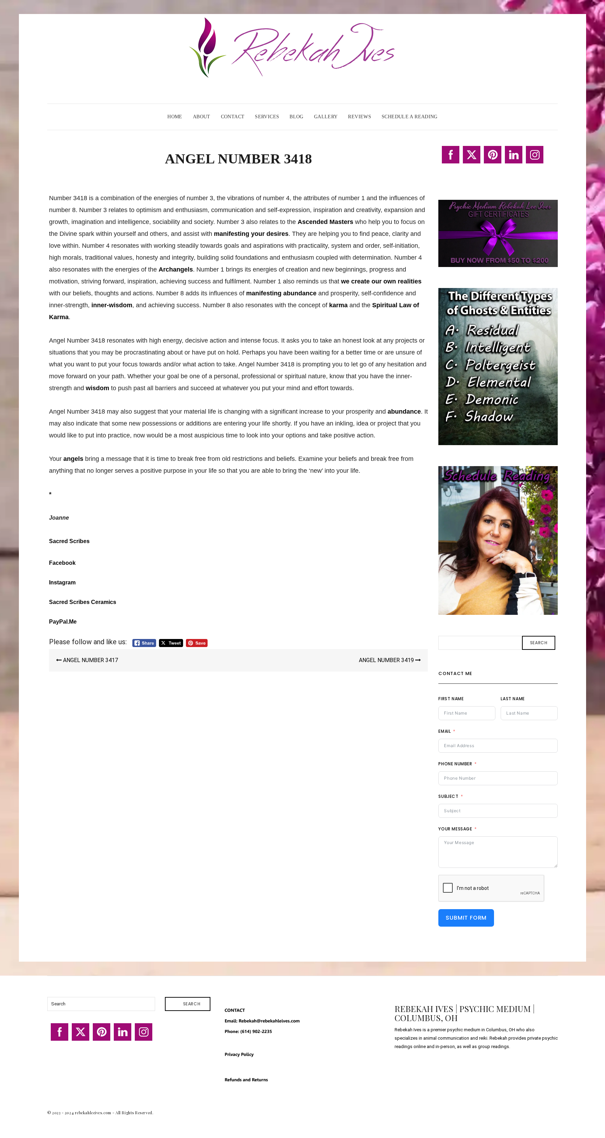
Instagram (62, 582)
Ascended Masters (325, 221)
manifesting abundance (281, 293)
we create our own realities (381, 281)
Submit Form (466, 918)
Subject (448, 796)
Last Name (512, 699)
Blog (297, 116)
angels (73, 458)
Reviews (359, 116)
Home (174, 116)
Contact (233, 116)
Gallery (326, 116)
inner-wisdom (111, 305)
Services (267, 116)
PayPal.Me (63, 622)
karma (338, 305)
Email (444, 731)
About (201, 116)
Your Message (455, 829)
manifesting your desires (251, 233)
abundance (404, 411)
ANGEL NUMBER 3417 (90, 660)
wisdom (97, 388)
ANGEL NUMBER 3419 (387, 660)
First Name (451, 699)
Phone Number (455, 764)
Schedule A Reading (410, 116)
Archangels (176, 269)
